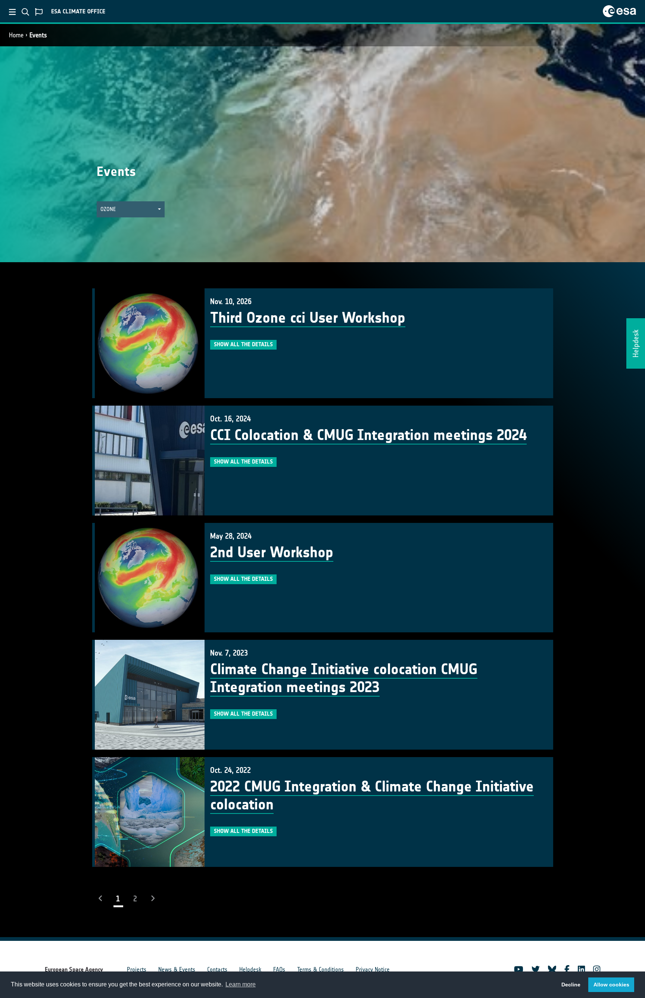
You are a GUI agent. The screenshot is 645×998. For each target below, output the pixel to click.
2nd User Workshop (271, 552)
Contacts (217, 969)
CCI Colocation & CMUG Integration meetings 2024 (368, 435)
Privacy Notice (373, 969)
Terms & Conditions (320, 969)
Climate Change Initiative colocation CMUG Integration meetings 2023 (343, 678)
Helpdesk (250, 969)
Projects (136, 969)
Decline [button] (570, 985)
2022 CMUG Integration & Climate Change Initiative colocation (372, 795)
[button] (131, 209)
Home (16, 35)
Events (38, 35)
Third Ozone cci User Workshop (307, 318)
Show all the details (243, 344)
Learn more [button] (240, 984)
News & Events (176, 969)
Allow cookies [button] (611, 985)
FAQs (279, 969)
